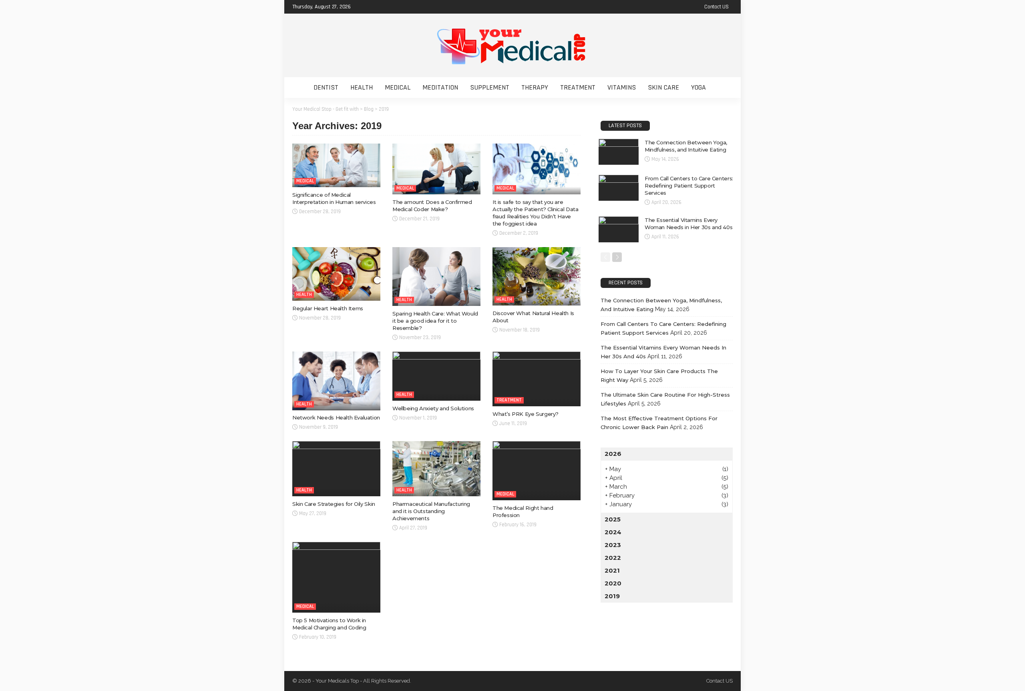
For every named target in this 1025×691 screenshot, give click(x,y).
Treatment (577, 87)
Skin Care (663, 87)
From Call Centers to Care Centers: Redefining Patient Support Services (689, 185)
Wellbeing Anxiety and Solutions (433, 408)
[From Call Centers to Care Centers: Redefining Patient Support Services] (619, 188)
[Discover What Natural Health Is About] (536, 276)
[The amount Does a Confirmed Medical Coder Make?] (436, 169)
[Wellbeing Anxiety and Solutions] (436, 376)
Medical (397, 87)
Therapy (534, 87)
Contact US (716, 6)
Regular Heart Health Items (327, 308)
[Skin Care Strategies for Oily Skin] (336, 468)
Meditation (440, 87)
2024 (613, 532)
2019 (612, 596)
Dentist (326, 87)
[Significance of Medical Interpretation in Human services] (336, 165)
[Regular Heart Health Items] (336, 274)
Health (361, 87)
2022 (613, 557)
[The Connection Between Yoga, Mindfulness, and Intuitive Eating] (619, 152)
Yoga (698, 87)
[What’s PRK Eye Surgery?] (536, 379)
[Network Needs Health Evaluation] (336, 380)
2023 (613, 545)
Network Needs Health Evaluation (336, 417)
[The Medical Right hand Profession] (536, 470)
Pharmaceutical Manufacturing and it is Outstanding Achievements (431, 511)
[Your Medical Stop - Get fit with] (512, 45)
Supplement (489, 87)
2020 (613, 583)
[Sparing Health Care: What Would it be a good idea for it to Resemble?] (436, 276)
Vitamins (621, 87)
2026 (613, 453)
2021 (612, 570)
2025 (613, 519)
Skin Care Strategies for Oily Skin (333, 504)
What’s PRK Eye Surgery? (525, 414)
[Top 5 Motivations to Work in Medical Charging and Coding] (336, 577)
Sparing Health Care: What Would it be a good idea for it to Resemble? (435, 320)
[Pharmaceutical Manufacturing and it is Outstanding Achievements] (436, 468)
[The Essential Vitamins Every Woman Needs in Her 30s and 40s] (619, 229)
